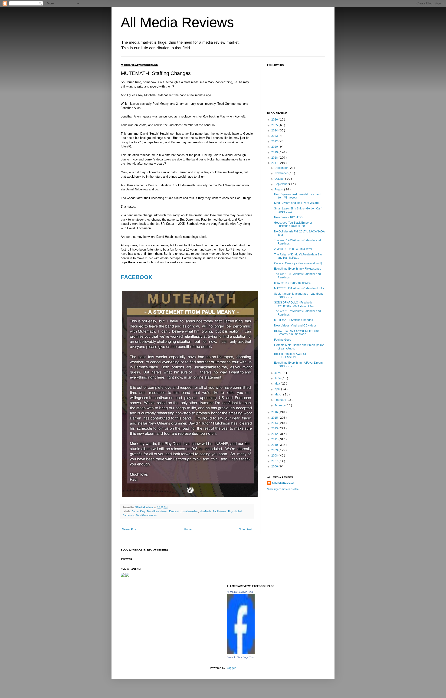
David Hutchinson (157, 511)
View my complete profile (283, 489)
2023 (275, 135)
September (282, 184)
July (277, 373)
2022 (275, 141)
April (278, 389)
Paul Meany (220, 511)
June (278, 378)
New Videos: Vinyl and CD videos (295, 325)
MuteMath (205, 511)
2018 (275, 157)
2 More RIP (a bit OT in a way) (293, 249)
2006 (275, 466)
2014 (275, 423)
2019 (275, 152)
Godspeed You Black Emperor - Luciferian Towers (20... (294, 224)
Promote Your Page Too (240, 657)
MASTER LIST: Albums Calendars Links (299, 288)
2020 (275, 146)
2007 (275, 461)
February (281, 399)
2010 (275, 445)
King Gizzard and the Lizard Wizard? (297, 203)
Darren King (138, 511)
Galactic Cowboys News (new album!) (298, 263)
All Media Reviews (177, 22)
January (280, 405)
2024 (275, 130)
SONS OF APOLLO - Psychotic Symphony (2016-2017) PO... (294, 304)
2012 (275, 434)
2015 (275, 417)
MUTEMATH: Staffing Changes (293, 320)
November (282, 173)
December (282, 168)
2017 (275, 163)
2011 (275, 439)
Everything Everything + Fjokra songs (297, 268)
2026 (275, 119)
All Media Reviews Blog (240, 591)
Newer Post (129, 529)
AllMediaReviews (144, 507)
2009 (275, 450)
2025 (275, 125)
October (280, 178)
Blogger (231, 668)
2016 (275, 412)
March (279, 394)
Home (188, 529)
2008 (275, 455)
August (279, 189)
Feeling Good (282, 339)
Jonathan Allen (189, 511)
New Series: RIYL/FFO (288, 217)
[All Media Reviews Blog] (241, 653)
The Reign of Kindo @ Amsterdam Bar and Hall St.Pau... (298, 256)
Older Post (245, 529)
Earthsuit (174, 511)
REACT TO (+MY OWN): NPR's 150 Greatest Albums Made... (296, 332)
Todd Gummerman (146, 515)
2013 (275, 428)
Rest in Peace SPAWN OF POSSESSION (290, 355)
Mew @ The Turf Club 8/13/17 (293, 282)
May (278, 383)
